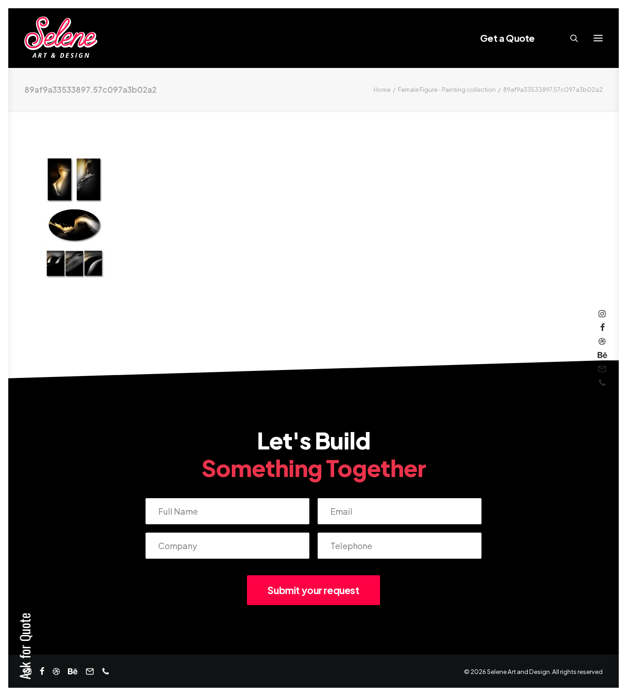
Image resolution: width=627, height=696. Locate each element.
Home (382, 89)
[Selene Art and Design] (60, 38)
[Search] (570, 38)
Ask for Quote (24, 646)
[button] (598, 38)
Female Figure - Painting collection (447, 89)
